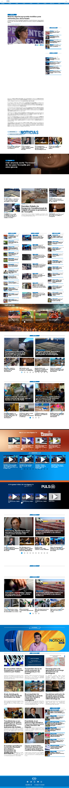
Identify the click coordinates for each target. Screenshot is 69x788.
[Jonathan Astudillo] (5, 272)
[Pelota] (5, 260)
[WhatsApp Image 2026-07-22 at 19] (5, 248)
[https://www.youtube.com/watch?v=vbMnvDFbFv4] (14, 496)
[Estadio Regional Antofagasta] (5, 283)
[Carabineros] (49, 300)
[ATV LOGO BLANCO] (34, 780)
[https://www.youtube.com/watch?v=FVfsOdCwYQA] (41, 496)
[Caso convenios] (47, 46)
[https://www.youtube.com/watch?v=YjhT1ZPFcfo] (28, 496)
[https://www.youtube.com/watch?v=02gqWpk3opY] (55, 496)
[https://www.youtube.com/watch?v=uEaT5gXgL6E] (58, 459)
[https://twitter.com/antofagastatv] (31, 782)
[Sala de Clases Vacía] (49, 268)
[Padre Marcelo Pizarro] (47, 64)
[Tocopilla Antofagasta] (49, 275)
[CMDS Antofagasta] (47, 724)
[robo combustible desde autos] (47, 68)
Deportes (11, 311)
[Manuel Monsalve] (47, 37)
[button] (11, 143)
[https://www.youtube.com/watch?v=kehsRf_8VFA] (26, 459)
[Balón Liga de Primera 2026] (5, 254)
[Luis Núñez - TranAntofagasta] (47, 59)
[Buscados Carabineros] (47, 741)
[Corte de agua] (47, 712)
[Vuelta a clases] (49, 281)
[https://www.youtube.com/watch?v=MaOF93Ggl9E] (42, 459)
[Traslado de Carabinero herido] (47, 718)
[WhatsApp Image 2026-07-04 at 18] (5, 278)
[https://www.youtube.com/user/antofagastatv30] (38, 782)
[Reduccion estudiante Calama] (47, 72)
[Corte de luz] (49, 256)
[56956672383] (41, 782)
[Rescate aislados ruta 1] (49, 237)
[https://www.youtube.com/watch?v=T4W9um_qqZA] (28, 440)
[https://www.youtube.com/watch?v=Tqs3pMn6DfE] (55, 440)
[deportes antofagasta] (5, 237)
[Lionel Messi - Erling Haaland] (5, 295)
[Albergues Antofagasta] (49, 243)
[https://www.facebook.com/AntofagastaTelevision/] (27, 782)
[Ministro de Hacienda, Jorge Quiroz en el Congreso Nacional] (47, 42)
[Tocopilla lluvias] (34, 195)
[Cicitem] (47, 747)
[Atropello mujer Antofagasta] (47, 735)
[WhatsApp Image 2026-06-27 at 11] (5, 289)
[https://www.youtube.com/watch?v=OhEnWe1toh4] (14, 440)
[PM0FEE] (5, 243)
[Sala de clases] (49, 294)
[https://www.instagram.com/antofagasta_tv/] (34, 782)
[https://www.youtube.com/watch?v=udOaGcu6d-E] (41, 440)
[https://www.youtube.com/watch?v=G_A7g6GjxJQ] (11, 459)
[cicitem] (47, 729)
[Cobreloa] (5, 266)
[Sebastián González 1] (5, 301)
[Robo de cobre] (47, 33)
